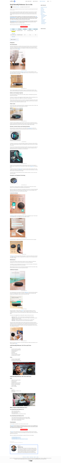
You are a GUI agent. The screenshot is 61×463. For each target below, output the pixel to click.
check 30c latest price (24, 26)
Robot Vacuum (12, 441)
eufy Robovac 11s (30, 128)
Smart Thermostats (43, 12)
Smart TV (42, 13)
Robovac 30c (13, 215)
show (16, 39)
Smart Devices (35, 1)
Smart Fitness (42, 9)
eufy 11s (22, 310)
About (48, 1)
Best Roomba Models (44, 15)
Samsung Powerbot (43, 22)
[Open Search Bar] (51, 1)
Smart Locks (42, 10)
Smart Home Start (28, 1)
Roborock (42, 17)
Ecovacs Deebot (43, 19)
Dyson (42, 18)
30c (26, 71)
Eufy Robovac (12, 442)
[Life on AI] (13, 1)
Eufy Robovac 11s (16, 442)
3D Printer (42, 8)
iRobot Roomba (43, 16)
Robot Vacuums (42, 1)
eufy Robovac (43, 20)
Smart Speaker (42, 11)
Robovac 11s (23, 71)
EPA (16, 343)
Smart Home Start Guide (44, 7)
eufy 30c (12, 425)
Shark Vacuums (43, 23)
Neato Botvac (43, 21)
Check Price (13, 33)
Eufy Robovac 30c (21, 442)
